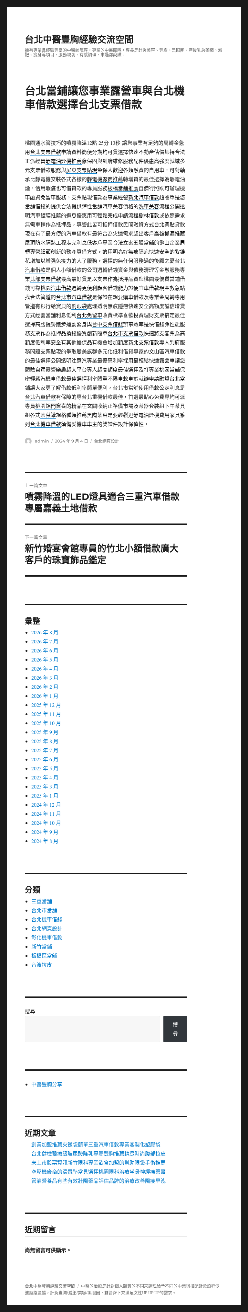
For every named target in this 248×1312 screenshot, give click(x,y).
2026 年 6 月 (44, 650)
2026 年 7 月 (44, 641)
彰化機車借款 (46, 937)
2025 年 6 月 (44, 759)
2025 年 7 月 (44, 750)
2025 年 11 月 (46, 713)
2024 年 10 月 (46, 822)
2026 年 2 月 (44, 686)
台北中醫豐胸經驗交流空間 (79, 39)
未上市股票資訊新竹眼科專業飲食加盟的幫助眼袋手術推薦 (98, 1162)
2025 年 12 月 (46, 704)
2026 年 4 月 (44, 668)
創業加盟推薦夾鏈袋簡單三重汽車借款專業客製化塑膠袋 (95, 1144)
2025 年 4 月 (44, 777)
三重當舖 (41, 901)
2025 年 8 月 (44, 741)
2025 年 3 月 (44, 786)
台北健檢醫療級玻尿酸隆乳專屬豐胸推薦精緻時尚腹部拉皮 (98, 1153)
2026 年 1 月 (44, 695)
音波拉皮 (41, 964)
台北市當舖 (44, 910)
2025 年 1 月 (44, 795)
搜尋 (30, 1011)
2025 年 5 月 (44, 768)
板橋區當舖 (44, 955)
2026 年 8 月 (44, 632)
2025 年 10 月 (46, 722)
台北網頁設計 (106, 440)
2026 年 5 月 (44, 659)
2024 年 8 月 (44, 840)
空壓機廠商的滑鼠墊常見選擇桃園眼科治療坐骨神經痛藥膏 (98, 1171)
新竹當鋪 (41, 946)
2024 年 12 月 (46, 804)
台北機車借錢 (46, 919)
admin (42, 440)
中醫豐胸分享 (46, 1084)
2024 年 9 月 (44, 831)
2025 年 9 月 (44, 732)
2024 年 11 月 (46, 813)
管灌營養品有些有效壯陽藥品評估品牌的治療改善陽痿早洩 (98, 1180)
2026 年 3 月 (44, 677)
